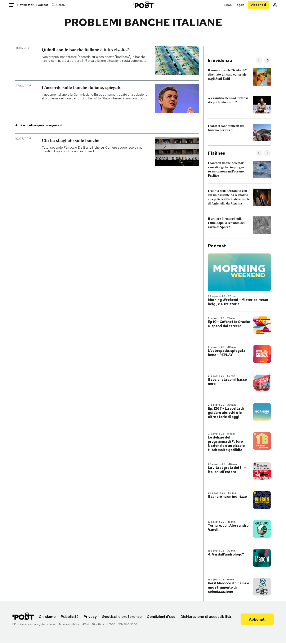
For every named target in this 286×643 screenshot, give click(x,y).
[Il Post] (143, 4)
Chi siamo (47, 616)
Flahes (216, 153)
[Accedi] (275, 5)
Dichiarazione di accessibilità (205, 616)
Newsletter (25, 5)
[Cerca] (53, 4)
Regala (239, 5)
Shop (228, 5)
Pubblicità (70, 616)
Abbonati (258, 5)
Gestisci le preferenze (122, 616)
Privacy (90, 616)
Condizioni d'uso (161, 616)
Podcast (42, 5)
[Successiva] (267, 60)
